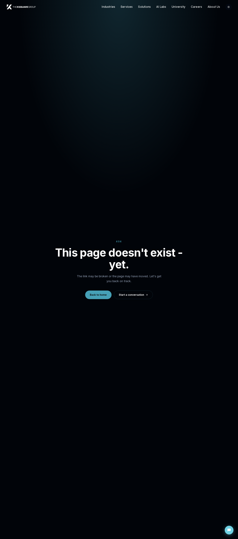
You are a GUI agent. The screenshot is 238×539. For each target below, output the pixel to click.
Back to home (98, 294)
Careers (196, 6)
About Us (214, 6)
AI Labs (161, 6)
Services (127, 6)
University (178, 6)
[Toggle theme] (229, 7)
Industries (108, 6)
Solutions (144, 6)
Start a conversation (131, 294)
